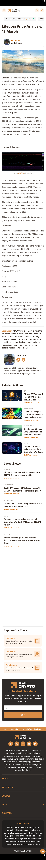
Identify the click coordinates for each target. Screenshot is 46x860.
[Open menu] (4, 10)
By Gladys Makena (31, 420)
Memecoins (28, 408)
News (26, 443)
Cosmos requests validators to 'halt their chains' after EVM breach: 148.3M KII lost (33, 449)
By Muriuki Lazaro (31, 403)
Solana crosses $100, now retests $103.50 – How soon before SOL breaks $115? (22, 540)
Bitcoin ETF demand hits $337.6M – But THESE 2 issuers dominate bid (33, 397)
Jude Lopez (16, 43)
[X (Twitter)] (18, 360)
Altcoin (7, 534)
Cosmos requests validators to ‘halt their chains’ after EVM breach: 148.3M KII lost (22, 522)
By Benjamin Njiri (31, 437)
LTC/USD (21, 173)
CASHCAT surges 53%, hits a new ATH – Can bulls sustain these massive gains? (23, 489)
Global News (29, 426)
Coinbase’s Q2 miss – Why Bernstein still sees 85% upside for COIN (34, 432)
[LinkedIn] (23, 360)
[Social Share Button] (43, 851)
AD (42, 1)
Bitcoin (27, 391)
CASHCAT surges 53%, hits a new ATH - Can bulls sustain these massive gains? (33, 414)
